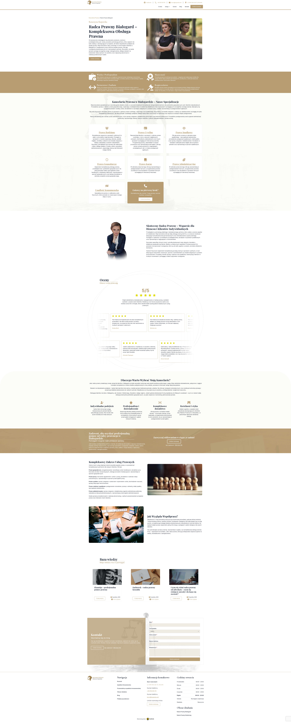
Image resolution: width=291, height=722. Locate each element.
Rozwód (119, 681)
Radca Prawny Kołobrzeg (184, 715)
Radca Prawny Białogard (184, 711)
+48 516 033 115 (151, 691)
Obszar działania (122, 691)
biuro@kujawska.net (153, 697)
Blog (181, 6)
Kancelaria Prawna (94, 17)
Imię (151, 622)
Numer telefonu (153, 641)
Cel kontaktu (152, 628)
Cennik (174, 6)
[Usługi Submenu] (169, 7)
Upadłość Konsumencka (124, 685)
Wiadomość (153, 647)
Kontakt (187, 6)
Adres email (153, 634)
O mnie (160, 6)
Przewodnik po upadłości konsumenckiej (129, 688)
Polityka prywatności (123, 698)
